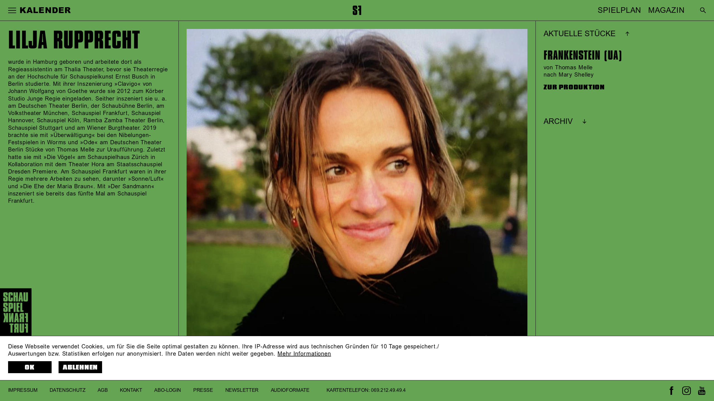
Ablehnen (80, 367)
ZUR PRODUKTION (574, 87)
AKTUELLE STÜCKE (580, 34)
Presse (203, 390)
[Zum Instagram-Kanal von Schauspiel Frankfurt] (686, 390)
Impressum (23, 390)
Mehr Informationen (304, 354)
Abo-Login (167, 390)
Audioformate (290, 390)
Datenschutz (67, 390)
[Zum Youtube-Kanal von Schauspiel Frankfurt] (701, 390)
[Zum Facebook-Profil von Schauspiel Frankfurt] (671, 390)
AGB (103, 390)
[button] (12, 10)
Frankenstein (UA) (583, 55)
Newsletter (242, 390)
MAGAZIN (666, 10)
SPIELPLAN (619, 10)
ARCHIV (558, 121)
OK (30, 367)
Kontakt (131, 390)
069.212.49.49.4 (388, 390)
